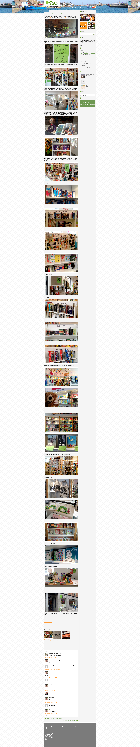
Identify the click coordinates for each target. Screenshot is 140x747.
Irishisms (83, 61)
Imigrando (83, 59)
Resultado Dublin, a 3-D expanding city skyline (54, 718)
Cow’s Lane (49, 17)
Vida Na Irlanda (52, 3)
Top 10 (82, 65)
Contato (85, 7)
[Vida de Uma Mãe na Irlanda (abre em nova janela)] (91, 25)
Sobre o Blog (74, 7)
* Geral (82, 50)
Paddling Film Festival (49, 729)
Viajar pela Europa (84, 67)
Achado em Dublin (84, 52)
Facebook (88, 7)
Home (68, 7)
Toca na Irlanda (76, 727)
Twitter (90, 7)
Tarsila (48, 642)
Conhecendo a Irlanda (85, 56)
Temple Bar (64, 17)
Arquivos (81, 93)
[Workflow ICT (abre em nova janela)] (83, 25)
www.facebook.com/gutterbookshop (53, 623)
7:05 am (56, 677)
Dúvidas (79, 7)
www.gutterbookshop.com (48, 622)
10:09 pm (55, 657)
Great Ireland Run (48, 734)
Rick (49, 657)
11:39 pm (60, 682)
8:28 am (56, 713)
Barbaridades (64, 726)
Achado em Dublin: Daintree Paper (65, 640)
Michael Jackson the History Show (51, 741)
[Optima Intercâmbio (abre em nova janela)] (87, 17)
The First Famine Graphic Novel (50, 736)
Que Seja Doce (64, 727)
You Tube (93, 7)
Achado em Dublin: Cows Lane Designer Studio (48, 640)
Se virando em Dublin (85, 63)
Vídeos (82, 68)
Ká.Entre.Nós (87, 726)
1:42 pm (59, 669)
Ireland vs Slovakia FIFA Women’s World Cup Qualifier (51, 727)
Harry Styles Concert (49, 735)
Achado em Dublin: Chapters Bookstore (56, 640)
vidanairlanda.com (88, 39)
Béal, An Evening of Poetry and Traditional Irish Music (52, 739)
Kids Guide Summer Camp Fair (50, 733)
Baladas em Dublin (84, 54)
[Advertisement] (60, 646)
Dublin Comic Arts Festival (50, 737)
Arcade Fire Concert (49, 728)
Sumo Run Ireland (48, 740)
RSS (95, 7)
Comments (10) (52, 642)
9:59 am (56, 702)
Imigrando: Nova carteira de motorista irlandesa (68, 720)
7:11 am (56, 690)
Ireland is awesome (76, 726)
